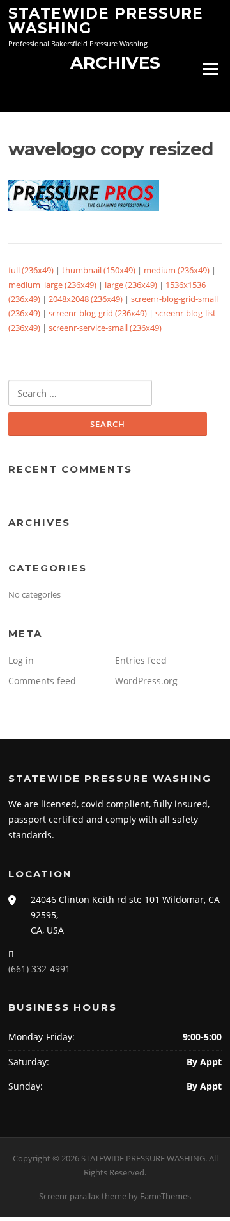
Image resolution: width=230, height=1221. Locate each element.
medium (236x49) (177, 270)
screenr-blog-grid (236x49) (98, 313)
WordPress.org (146, 681)
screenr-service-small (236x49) (105, 327)
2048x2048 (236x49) (86, 299)
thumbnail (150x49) (98, 270)
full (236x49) (31, 270)
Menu (210, 68)
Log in (21, 660)
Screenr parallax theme (82, 1196)
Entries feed (141, 660)
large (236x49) (131, 285)
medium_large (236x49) (52, 285)
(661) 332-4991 (39, 969)
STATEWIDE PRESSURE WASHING (105, 20)
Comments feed (42, 681)
